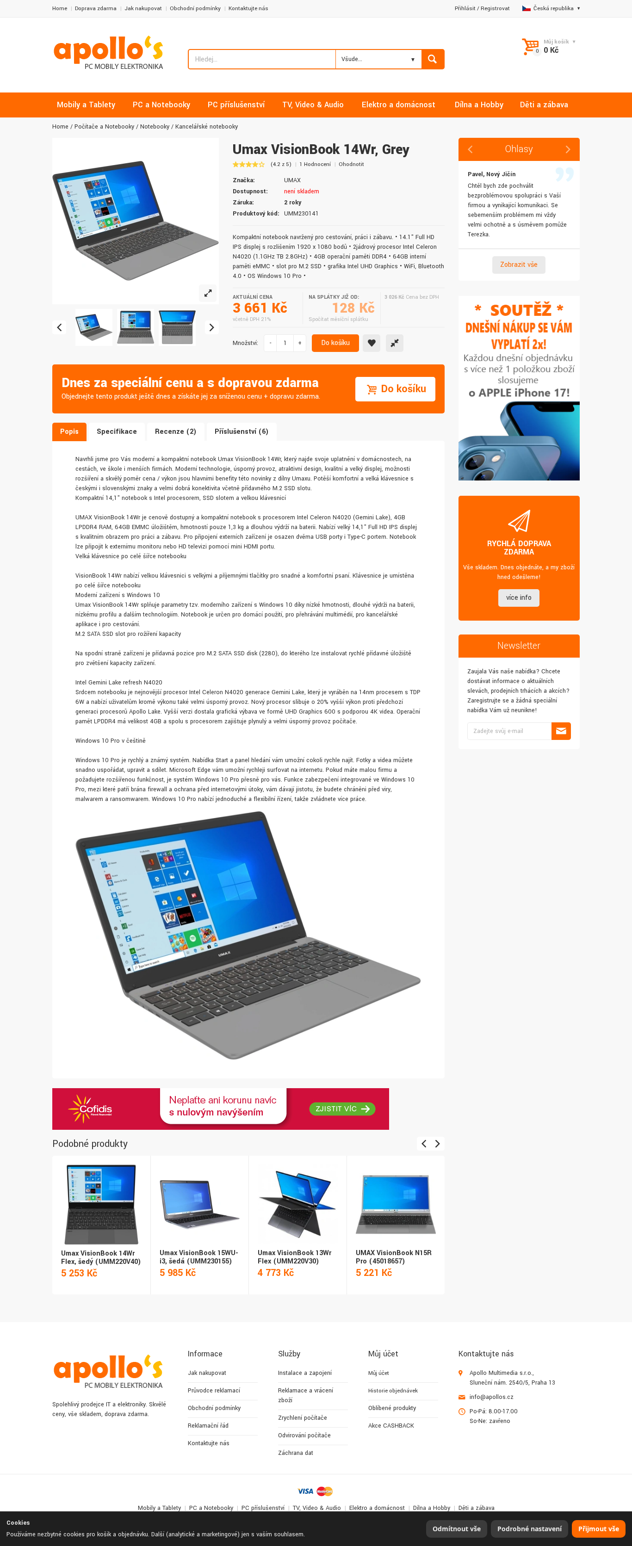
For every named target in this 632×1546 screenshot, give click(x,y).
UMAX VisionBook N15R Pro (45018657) (394, 1257)
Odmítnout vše (457, 1528)
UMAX (292, 180)
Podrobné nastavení (529, 1528)
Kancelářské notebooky (206, 127)
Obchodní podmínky (195, 8)
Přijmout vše (598, 1528)
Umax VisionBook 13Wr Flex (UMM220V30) (294, 1257)
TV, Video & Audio (317, 1508)
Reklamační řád (208, 1426)
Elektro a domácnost (377, 1508)
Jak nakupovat (143, 8)
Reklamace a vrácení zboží (305, 1395)
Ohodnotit (351, 164)
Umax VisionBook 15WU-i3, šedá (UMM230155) (199, 1257)
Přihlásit (465, 8)
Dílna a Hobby (431, 1508)
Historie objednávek (393, 1391)
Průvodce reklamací (214, 1390)
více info (519, 598)
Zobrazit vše (519, 265)
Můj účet (378, 1373)
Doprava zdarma (96, 8)
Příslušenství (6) (242, 432)
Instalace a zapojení (305, 1373)
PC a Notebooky (211, 1508)
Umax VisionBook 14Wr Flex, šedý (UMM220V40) (101, 1258)
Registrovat (495, 8)
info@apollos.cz (492, 1397)
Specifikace (117, 432)
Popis (69, 432)
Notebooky (154, 127)
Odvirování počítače (304, 1435)
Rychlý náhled (100, 1194)
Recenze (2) (176, 432)
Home (59, 8)
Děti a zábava (477, 1508)
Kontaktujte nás (248, 8)
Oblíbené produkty (392, 1408)
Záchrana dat (295, 1453)
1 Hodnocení (315, 164)
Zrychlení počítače (302, 1418)
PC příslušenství (263, 1508)
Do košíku (335, 343)
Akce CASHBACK (391, 1426)
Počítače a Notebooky (104, 127)
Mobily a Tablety (159, 1508)
